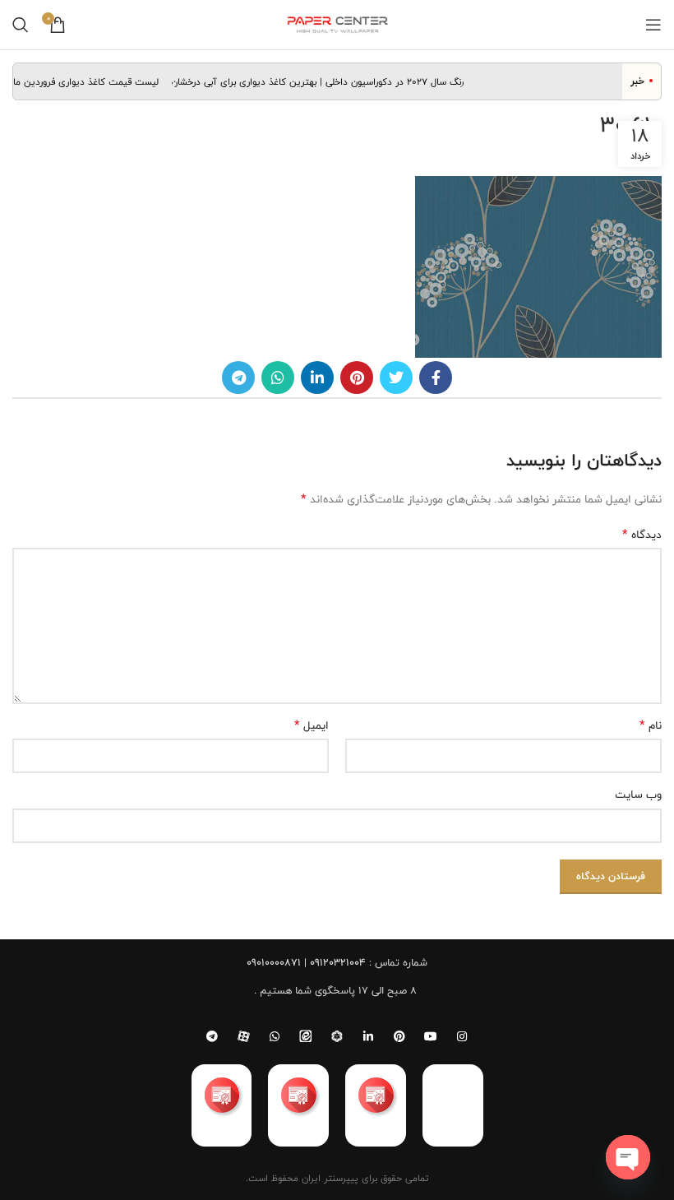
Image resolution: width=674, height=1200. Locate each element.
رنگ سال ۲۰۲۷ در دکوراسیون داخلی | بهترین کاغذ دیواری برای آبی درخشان (324, 81)
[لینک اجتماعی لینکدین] (317, 377)
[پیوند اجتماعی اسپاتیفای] (337, 1036)
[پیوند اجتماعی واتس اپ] (277, 377)
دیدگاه (642, 535)
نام (650, 725)
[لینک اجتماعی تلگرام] (238, 377)
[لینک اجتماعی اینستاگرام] (462, 1036)
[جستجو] (20, 24)
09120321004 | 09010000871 (306, 962)
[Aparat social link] (243, 1036)
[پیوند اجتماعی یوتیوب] (430, 1036)
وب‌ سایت (638, 794)
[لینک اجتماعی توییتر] (396, 377)
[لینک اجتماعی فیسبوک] (435, 377)
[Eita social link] (305, 1036)
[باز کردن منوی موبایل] (653, 24)
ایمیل (311, 725)
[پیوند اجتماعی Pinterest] (356, 377)
